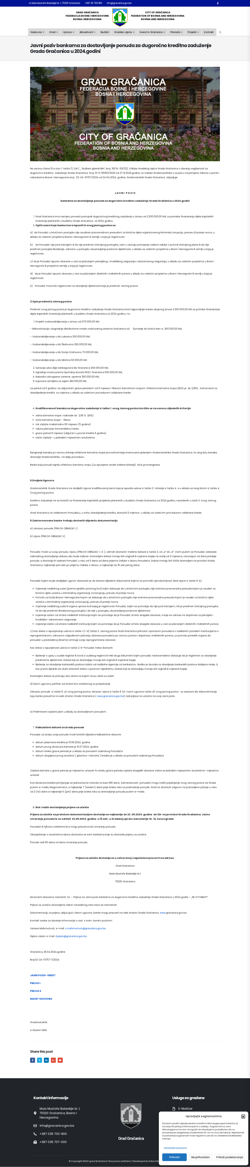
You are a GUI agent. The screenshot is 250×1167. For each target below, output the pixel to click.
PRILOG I (35, 983)
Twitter (39, 1060)
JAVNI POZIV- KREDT (43, 975)
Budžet (105, 32)
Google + (53, 1060)
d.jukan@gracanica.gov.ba (71, 936)
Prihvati (174, 1157)
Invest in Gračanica (151, 32)
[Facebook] (217, 3)
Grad (52, 32)
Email (60, 1060)
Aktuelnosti (86, 32)
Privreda (175, 32)
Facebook (32, 1060)
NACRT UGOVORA (41, 999)
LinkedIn (46, 1060)
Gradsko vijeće (123, 32)
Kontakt (209, 32)
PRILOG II (35, 991)
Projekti (192, 32)
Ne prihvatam (200, 1157)
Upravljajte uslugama (175, 1147)
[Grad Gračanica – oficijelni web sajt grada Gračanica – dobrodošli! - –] (120, 17)
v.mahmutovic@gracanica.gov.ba (85, 928)
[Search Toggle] (220, 32)
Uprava (67, 32)
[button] (243, 1116)
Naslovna (36, 32)
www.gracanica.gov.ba (110, 696)
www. (163, 912)
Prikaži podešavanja (229, 1157)
